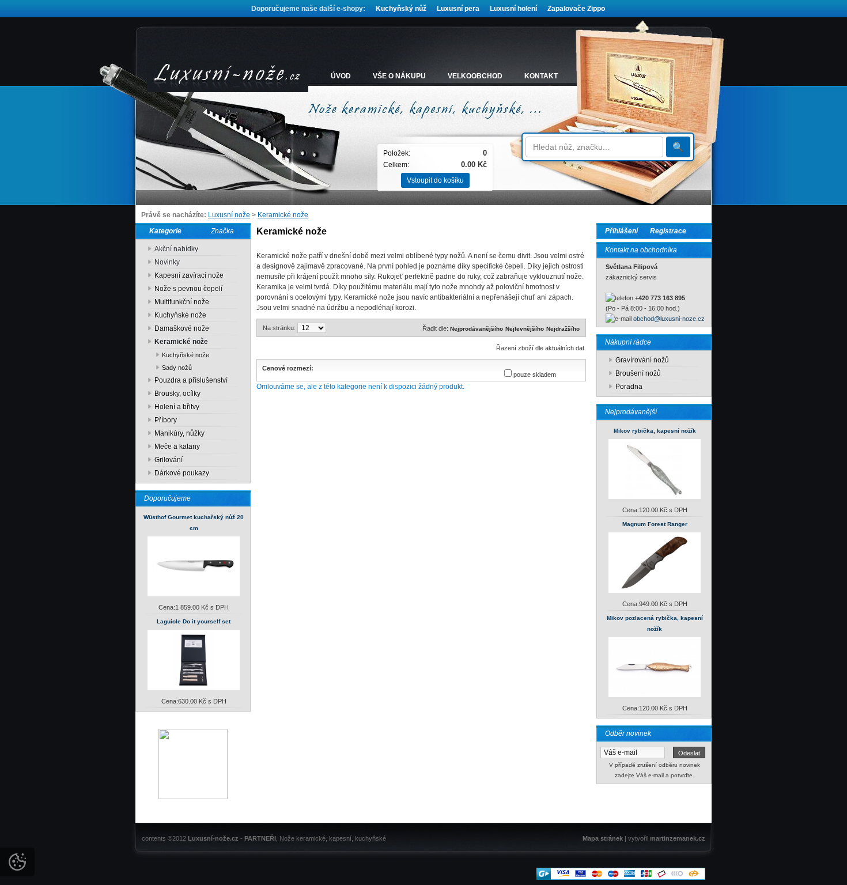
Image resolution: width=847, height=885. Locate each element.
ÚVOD (341, 76)
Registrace (668, 231)
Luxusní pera (458, 9)
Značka (222, 231)
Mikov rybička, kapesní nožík (655, 431)
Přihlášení (621, 231)
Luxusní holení (513, 9)
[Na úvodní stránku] (227, 76)
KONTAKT (541, 76)
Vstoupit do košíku (435, 180)
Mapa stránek (603, 838)
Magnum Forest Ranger (654, 524)
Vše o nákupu (399, 76)
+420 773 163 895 (660, 297)
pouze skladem (534, 374)
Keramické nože (283, 215)
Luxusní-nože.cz (213, 838)
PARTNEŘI (260, 838)
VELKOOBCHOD (475, 76)
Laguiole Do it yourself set (193, 621)
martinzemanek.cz (677, 838)
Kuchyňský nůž (401, 9)
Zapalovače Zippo (576, 9)
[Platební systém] (620, 877)
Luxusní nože (229, 215)
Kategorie (162, 231)
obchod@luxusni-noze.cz (669, 318)
